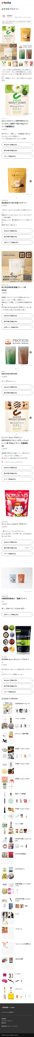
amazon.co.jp (29, 113)
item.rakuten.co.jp (27, 280)
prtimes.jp (29, 591)
